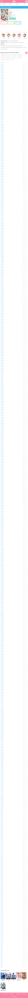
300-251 (8, 57)
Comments (18, 22)
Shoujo (17, 4)
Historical (18, 42)
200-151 (19, 57)
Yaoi (24, 4)
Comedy (10, 42)
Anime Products (4, 993)
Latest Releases (3, 4)
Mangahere (12, 993)
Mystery (22, 42)
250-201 (14, 57)
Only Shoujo (14, 996)
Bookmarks (4, 22)
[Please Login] (26, 1)
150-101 (2, 59)
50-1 (12, 59)
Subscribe (11, 22)
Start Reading (12, 18)
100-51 (8, 59)
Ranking (10, 4)
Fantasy (14, 42)
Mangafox (25, 993)
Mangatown (18, 993)
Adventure (6, 42)
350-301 (3, 57)
